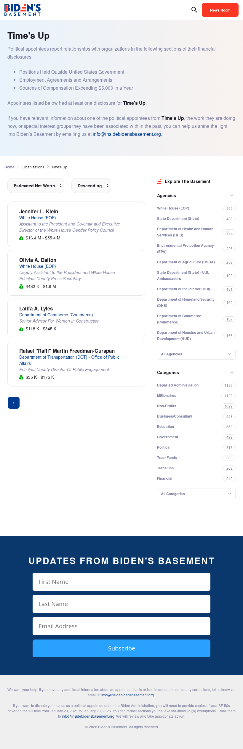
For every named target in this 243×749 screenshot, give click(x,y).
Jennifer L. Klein (38, 211)
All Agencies (171, 354)
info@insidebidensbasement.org (127, 134)
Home (9, 167)
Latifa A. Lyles (36, 308)
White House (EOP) (37, 217)
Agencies (166, 195)
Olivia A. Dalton (37, 259)
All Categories (173, 493)
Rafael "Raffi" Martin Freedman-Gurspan (67, 350)
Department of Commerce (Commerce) (56, 315)
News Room (220, 10)
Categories (168, 372)
